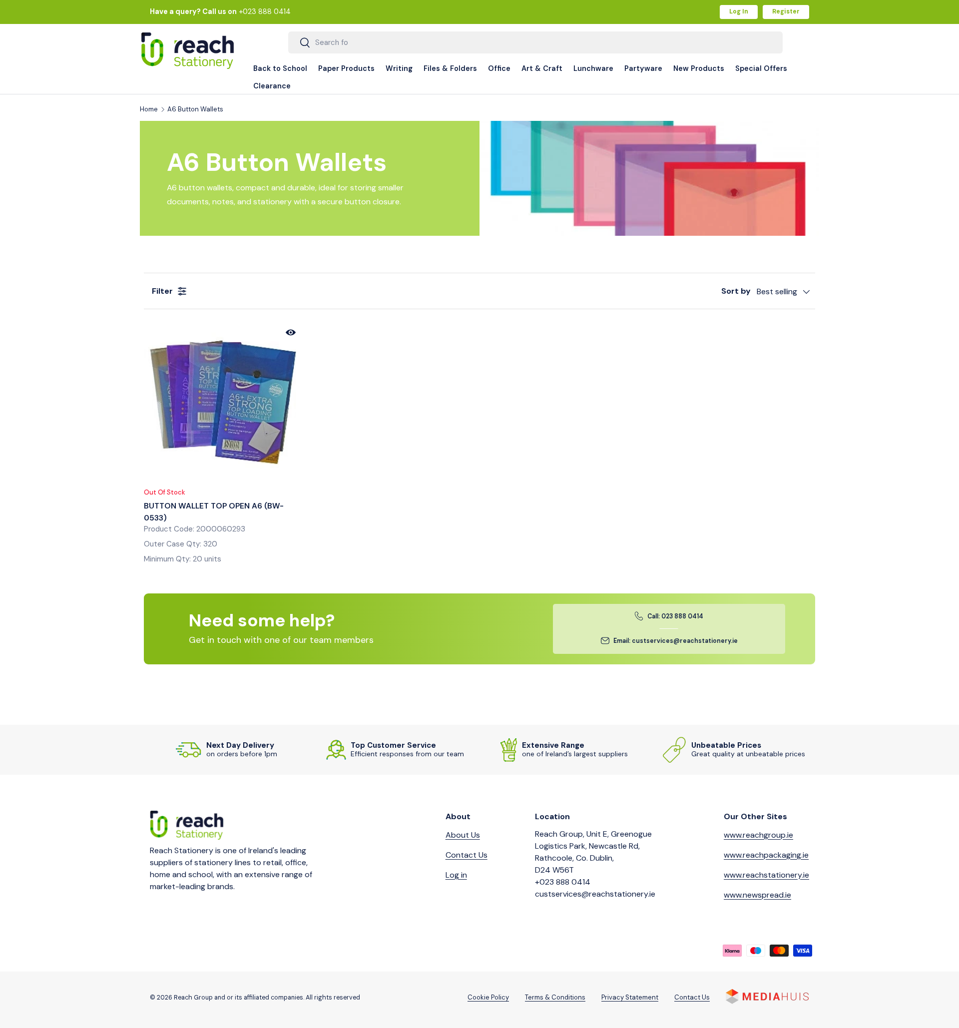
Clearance (272, 85)
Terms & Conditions (555, 997)
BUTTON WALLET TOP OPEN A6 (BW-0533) (214, 512)
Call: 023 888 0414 (675, 616)
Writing (399, 68)
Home (149, 109)
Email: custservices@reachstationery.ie (675, 641)
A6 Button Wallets (195, 109)
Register (786, 11)
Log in (456, 875)
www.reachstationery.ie (766, 875)
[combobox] (535, 42)
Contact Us (466, 855)
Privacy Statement (629, 997)
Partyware (643, 68)
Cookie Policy (488, 997)
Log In (738, 11)
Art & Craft (541, 68)
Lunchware (593, 68)
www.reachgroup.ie (758, 835)
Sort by (736, 291)
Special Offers (761, 68)
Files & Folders (450, 68)
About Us (463, 835)
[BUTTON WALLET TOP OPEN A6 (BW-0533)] (223, 400)
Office (499, 68)
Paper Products (346, 68)
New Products (698, 68)
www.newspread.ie (757, 895)
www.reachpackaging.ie (766, 855)
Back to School (280, 68)
